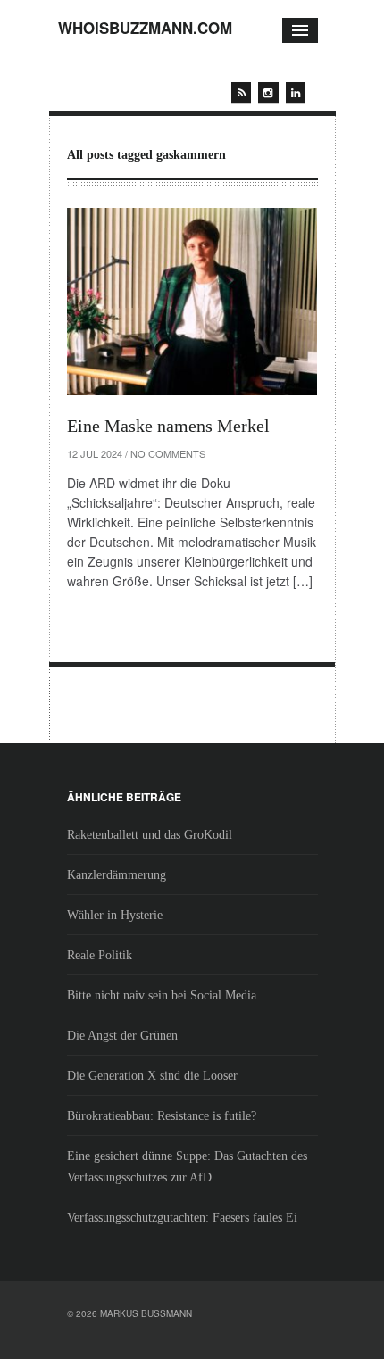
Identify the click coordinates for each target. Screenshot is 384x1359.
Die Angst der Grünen (122, 1035)
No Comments (167, 453)
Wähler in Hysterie (115, 915)
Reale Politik (99, 955)
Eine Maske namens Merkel (168, 425)
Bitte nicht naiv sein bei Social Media (161, 995)
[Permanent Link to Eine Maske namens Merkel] (192, 301)
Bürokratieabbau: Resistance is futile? (161, 1116)
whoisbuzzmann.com (145, 27)
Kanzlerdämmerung (116, 875)
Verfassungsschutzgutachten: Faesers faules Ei (182, 1217)
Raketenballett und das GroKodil (149, 834)
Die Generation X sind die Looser (152, 1075)
